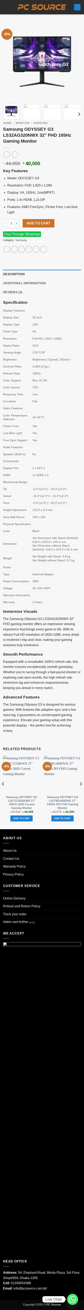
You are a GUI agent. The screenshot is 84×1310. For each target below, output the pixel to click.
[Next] (74, 61)
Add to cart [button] (21, 818)
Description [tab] (14, 274)
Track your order (15, 914)
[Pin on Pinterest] (36, 249)
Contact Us (11, 858)
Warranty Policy (14, 866)
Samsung (40, 123)
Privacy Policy (13, 874)
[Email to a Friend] (28, 249)
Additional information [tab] (24, 283)
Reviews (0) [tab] (12, 292)
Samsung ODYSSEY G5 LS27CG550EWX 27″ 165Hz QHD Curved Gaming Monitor (21, 803)
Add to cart (39, 223)
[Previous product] (15, 154)
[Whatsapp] (72, 1299)
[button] (6, 7)
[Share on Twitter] (21, 249)
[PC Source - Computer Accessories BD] (42, 7)
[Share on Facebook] (14, 249)
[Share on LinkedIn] (43, 249)
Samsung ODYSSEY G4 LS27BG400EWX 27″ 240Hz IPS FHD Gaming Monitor (62, 803)
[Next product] (6, 154)
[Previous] (9, 61)
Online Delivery (14, 898)
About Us (10, 850)
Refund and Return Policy (21, 906)
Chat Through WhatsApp (22, 234)
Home (7, 123)
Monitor (22, 123)
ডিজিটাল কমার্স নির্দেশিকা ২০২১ (19, 922)
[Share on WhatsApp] (6, 249)
